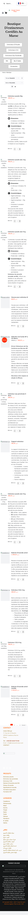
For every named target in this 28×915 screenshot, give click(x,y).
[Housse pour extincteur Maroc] (5, 302)
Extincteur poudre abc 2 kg (17, 160)
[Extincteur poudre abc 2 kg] (4, 164)
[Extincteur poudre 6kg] (4, 100)
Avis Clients (21, 899)
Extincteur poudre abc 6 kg (17, 232)
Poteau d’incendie (8, 785)
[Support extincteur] (5, 446)
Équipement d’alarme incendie (11, 893)
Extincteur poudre (8, 776)
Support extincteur (17, 441)
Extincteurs (6, 876)
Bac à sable (10, 895)
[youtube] (10, 768)
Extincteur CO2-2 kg (18, 590)
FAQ (16, 899)
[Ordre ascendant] (22, 78)
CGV (22, 904)
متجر (5, 829)
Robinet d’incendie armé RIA (11, 783)
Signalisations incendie (9, 787)
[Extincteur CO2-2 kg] (5, 595)
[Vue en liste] (15, 86)
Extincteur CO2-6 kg (14, 642)
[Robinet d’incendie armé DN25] (5, 558)
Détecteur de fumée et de (13, 886)
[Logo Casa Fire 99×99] (15, 10)
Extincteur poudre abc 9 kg (17, 494)
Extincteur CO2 (7, 781)
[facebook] (4, 768)
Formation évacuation (9, 789)
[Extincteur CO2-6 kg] (4, 645)
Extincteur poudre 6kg (15, 96)
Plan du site (17, 904)
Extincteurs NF (13, 876)
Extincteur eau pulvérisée (10, 779)
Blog (13, 899)
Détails (10, 148)
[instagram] (7, 768)
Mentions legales (8, 904)
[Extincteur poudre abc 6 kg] (4, 236)
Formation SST (7, 791)
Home (3, 72)
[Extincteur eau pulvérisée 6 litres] (4, 399)
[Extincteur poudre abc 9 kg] (4, 499)
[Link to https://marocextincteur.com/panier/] (6, 13)
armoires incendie (13, 880)
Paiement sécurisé (17, 897)
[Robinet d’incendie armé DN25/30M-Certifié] (5, 691)
